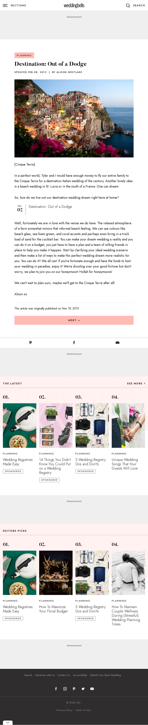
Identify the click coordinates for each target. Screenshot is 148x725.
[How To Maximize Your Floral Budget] (56, 573)
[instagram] (65, 688)
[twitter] (83, 688)
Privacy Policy (65, 710)
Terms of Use (83, 710)
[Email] (117, 343)
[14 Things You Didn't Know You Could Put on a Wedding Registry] (56, 425)
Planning (24, 55)
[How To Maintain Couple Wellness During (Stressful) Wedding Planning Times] (128, 573)
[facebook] (56, 688)
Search (28, 675)
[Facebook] (74, 343)
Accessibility (80, 675)
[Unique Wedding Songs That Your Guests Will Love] (128, 425)
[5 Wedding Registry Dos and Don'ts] (92, 425)
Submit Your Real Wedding (105, 675)
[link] (74, 5)
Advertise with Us (45, 675)
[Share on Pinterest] (30, 343)
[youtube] (92, 688)
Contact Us (64, 675)
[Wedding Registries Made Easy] (19, 425)
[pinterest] (74, 688)
